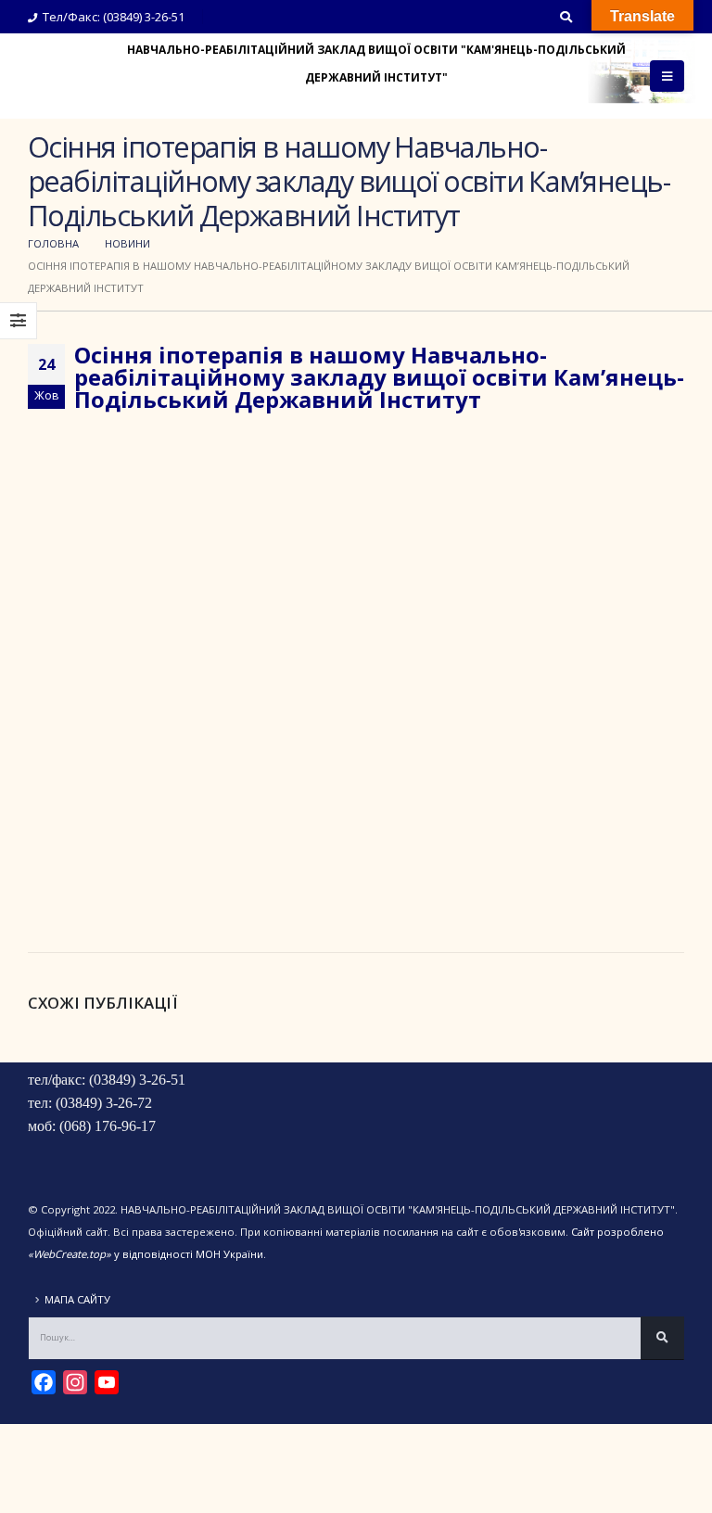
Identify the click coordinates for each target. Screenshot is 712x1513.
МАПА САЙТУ (77, 1299)
